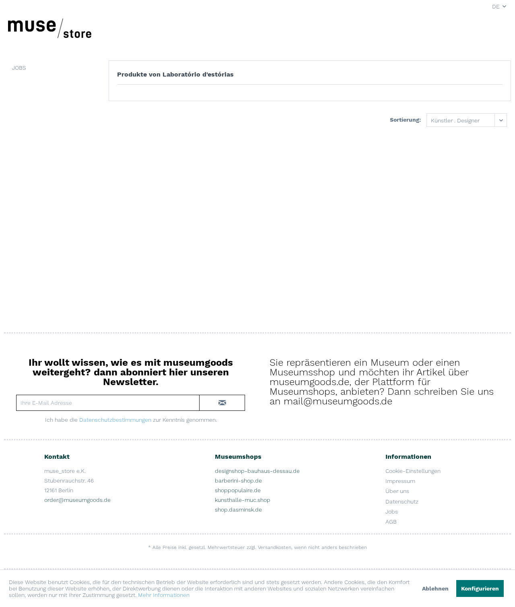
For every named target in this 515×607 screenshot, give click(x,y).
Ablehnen (435, 588)
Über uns (397, 491)
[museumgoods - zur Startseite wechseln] (49, 28)
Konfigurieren (480, 588)
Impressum (400, 481)
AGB (391, 521)
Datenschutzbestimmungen (115, 419)
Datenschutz (401, 501)
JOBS (19, 67)
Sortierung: (405, 119)
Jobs (391, 511)
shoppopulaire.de (238, 490)
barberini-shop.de (238, 480)
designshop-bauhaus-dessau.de (257, 471)
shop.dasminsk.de (238, 509)
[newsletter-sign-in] (222, 403)
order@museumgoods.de (77, 500)
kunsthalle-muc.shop (242, 500)
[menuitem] (50, 67)
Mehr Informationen (164, 595)
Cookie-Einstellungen (413, 471)
